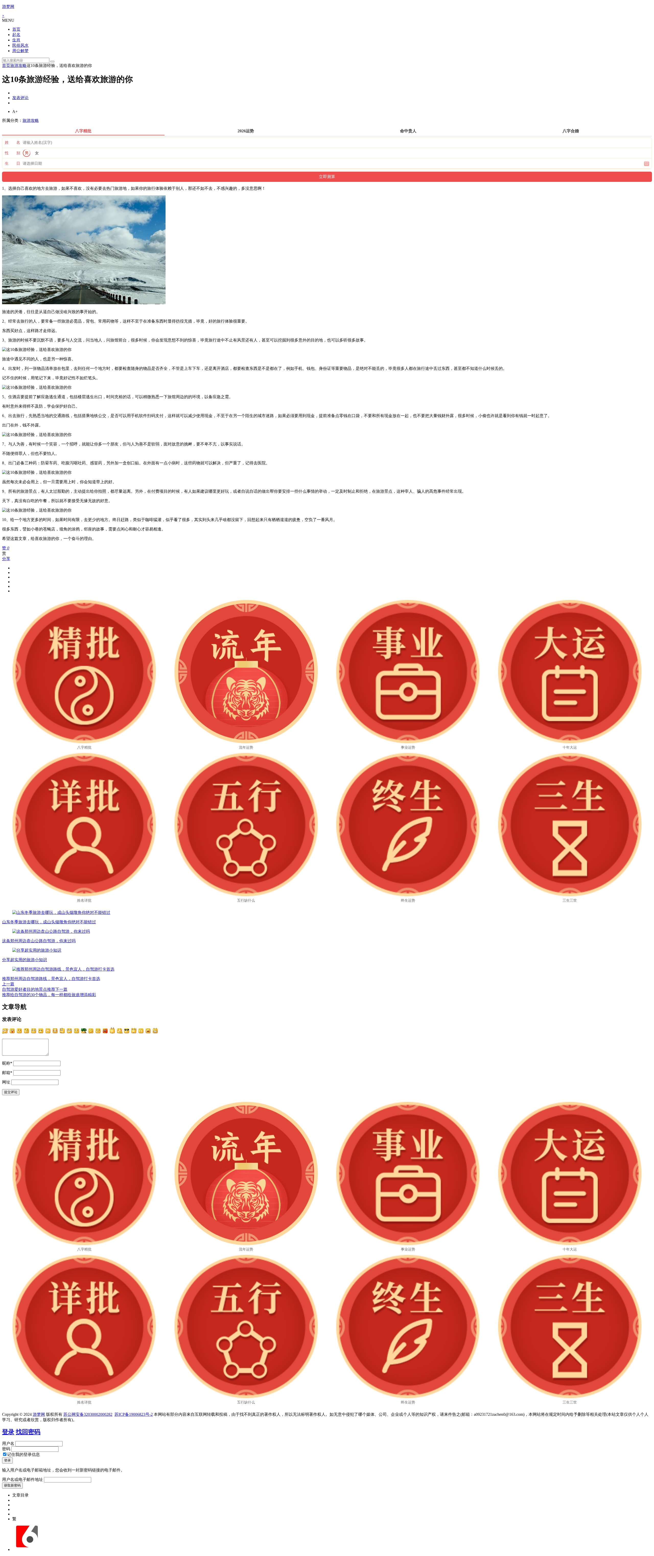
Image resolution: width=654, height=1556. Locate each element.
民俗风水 (20, 45)
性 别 (12, 153)
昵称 (7, 1063)
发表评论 (20, 98)
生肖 (16, 40)
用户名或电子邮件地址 (22, 1479)
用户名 (8, 1443)
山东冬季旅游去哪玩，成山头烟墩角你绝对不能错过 (49, 922)
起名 (16, 34)
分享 (6, 559)
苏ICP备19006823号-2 (133, 1414)
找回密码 (28, 1432)
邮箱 (7, 1072)
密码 (6, 1449)
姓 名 (12, 142)
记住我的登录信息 (23, 1454)
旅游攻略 (18, 65)
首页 (16, 29)
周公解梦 (20, 51)
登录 (8, 1432)
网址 (6, 1082)
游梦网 (8, 6)
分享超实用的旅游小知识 (24, 960)
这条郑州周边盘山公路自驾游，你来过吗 (39, 941)
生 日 (12, 163)
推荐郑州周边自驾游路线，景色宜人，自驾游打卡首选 (51, 978)
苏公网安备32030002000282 (87, 1414)
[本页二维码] (26, 1549)
